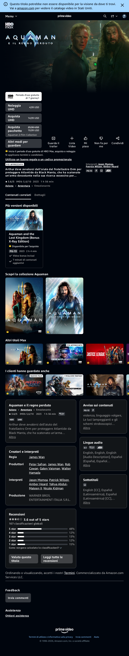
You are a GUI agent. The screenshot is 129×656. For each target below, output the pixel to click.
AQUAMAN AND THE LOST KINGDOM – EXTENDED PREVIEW (105, 385)
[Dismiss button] (122, 5)
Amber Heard (110, 166)
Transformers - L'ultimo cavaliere (64, 385)
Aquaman (24, 354)
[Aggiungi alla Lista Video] (72, 138)
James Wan (37, 457)
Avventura (24, 185)
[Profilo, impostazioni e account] (124, 16)
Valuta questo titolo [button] (21, 559)
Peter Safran (37, 464)
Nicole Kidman (53, 488)
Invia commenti (83, 636)
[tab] (18, 194)
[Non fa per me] (101, 138)
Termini (69, 573)
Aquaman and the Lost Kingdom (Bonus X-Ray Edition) (24, 219)
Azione (9, 185)
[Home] (64, 16)
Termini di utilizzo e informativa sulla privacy (51, 636)
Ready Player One (64, 354)
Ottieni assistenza (17, 615)
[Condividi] (117, 138)
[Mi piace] (85, 138)
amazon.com (25, 8)
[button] (35, 548)
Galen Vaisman (50, 468)
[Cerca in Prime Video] (105, 16)
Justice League (105, 354)
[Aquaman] (24, 306)
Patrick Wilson (94, 166)
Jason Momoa (105, 164)
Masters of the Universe (24, 385)
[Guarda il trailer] (53, 138)
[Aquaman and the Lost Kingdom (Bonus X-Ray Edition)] (64, 306)
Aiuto (96, 636)
